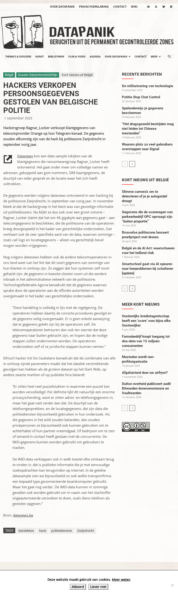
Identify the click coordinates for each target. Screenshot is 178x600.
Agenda (95, 56)
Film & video (77, 56)
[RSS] (156, 6)
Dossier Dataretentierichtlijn (37, 75)
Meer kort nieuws (140, 304)
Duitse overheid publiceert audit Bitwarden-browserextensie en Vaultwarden (146, 388)
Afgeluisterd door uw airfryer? (145, 373)
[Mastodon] (171, 6)
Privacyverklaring (94, 7)
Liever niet (98, 586)
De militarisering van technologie (147, 86)
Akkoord (78, 586)
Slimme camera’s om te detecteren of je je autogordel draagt (144, 196)
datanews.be (23, 515)
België (9, 75)
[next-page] (132, 164)
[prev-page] (125, 164)
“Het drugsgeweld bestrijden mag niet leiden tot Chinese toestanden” (148, 128)
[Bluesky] (163, 6)
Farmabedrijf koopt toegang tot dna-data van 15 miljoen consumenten (146, 341)
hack (42, 531)
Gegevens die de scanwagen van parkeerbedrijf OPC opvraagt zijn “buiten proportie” (147, 216)
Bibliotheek (56, 56)
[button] (169, 56)
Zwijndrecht (85, 531)
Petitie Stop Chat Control (141, 97)
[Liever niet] (172, 585)
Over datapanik (62, 7)
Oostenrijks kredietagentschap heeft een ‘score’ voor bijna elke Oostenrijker (146, 320)
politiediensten (61, 531)
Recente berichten (142, 74)
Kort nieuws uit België (77, 75)
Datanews (25, 156)
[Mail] (148, 6)
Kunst (39, 56)
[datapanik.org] (89, 30)
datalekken (26, 531)
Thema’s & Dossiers (18, 56)
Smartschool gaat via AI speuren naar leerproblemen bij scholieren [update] (147, 268)
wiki (134, 7)
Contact (120, 7)
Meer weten (121, 579)
